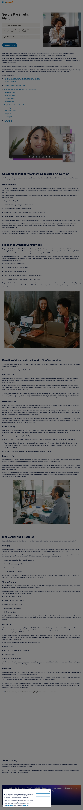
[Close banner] (49, 791)
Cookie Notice (9, 805)
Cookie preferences (43, 795)
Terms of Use (25, 805)
